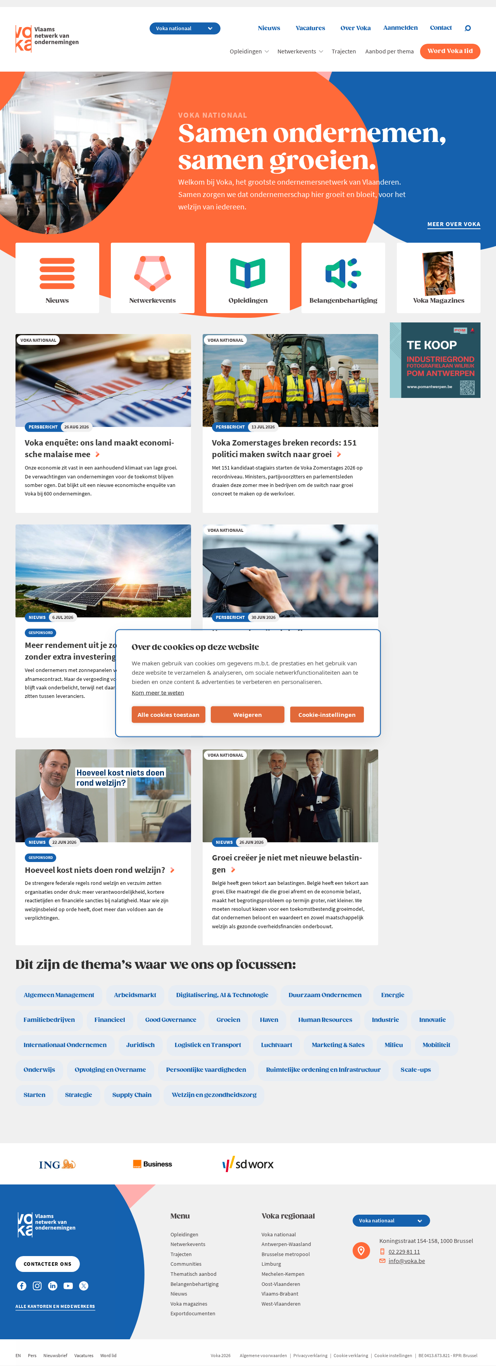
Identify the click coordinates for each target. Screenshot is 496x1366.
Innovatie (432, 1020)
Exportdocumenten (192, 1313)
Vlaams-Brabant (280, 1293)
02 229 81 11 (404, 1251)
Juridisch (140, 1045)
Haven (269, 1020)
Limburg (271, 1263)
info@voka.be (407, 1261)
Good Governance (170, 1020)
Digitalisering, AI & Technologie (222, 995)
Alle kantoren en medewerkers (55, 1306)
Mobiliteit (436, 1045)
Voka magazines (188, 1303)
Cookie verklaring (351, 1355)
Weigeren (247, 714)
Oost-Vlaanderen (281, 1283)
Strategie (78, 1095)
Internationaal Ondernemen (65, 1045)
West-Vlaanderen (281, 1303)
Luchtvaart (276, 1045)
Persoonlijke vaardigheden (206, 1070)
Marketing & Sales (338, 1045)
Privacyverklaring (310, 1355)
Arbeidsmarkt (135, 995)
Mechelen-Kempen (283, 1273)
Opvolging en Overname (110, 1070)
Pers (32, 1355)
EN (18, 1355)
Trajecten (344, 51)
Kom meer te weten (158, 692)
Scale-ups (416, 1070)
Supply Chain (132, 1095)
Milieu (394, 1045)
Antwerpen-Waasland (286, 1244)
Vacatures (310, 28)
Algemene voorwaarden (263, 1355)
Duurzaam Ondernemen (325, 995)
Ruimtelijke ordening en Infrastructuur (323, 1070)
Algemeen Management (59, 995)
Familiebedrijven (49, 1020)
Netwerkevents (296, 51)
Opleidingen (246, 51)
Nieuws (269, 28)
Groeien (228, 1020)
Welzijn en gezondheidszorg (214, 1095)
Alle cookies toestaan (169, 714)
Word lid (108, 1355)
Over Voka (356, 28)
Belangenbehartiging (194, 1283)
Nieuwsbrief (55, 1355)
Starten (34, 1095)
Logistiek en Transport (208, 1045)
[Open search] (472, 28)
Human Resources (325, 1020)
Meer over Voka (453, 224)
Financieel (110, 1020)
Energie (393, 995)
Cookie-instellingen (327, 714)
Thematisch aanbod (193, 1273)
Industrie (385, 1020)
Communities (186, 1263)
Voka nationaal (279, 1234)
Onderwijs (39, 1070)
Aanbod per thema (389, 51)
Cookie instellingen (393, 1355)
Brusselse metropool (286, 1254)
